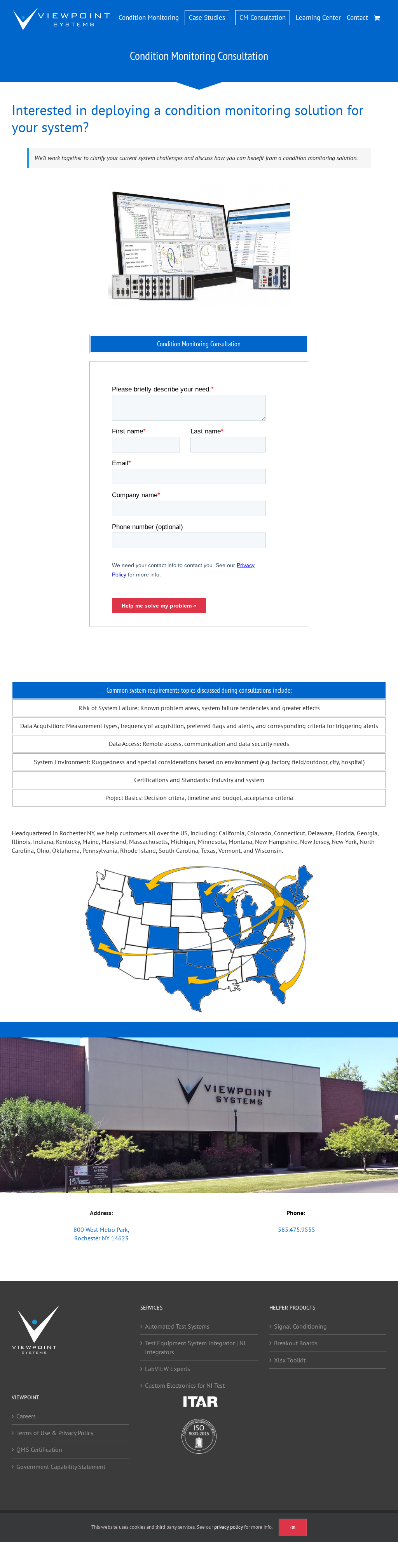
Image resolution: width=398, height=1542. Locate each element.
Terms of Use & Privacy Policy (54, 1433)
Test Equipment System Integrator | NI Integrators (195, 1347)
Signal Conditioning (300, 1326)
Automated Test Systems (177, 1326)
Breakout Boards (296, 1343)
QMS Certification (39, 1450)
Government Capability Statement (60, 1466)
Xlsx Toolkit (289, 1360)
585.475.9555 (296, 1229)
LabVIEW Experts (167, 1369)
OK (292, 1527)
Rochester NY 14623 (101, 1238)
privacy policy (228, 1527)
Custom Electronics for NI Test (185, 1386)
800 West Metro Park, (101, 1229)
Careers (26, 1416)
